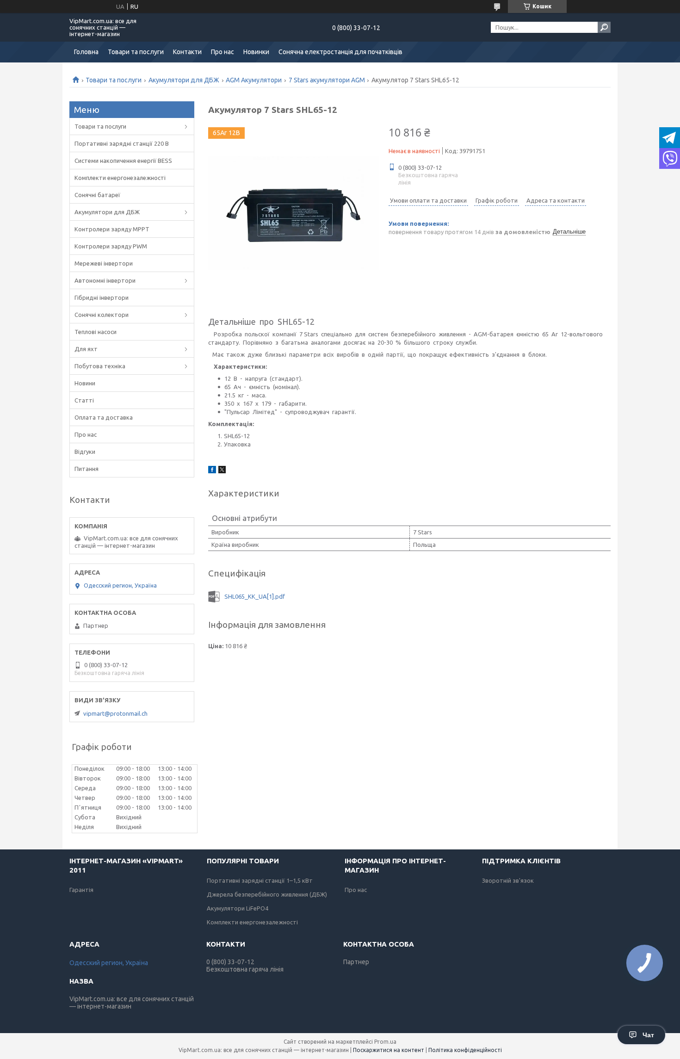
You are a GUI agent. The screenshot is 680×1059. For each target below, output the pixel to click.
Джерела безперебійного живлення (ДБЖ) (267, 894)
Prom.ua (385, 1042)
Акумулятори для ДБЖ (183, 80)
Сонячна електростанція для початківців (340, 52)
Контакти (187, 52)
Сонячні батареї (97, 195)
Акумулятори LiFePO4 (237, 908)
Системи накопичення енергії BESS (123, 160)
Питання (86, 468)
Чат (648, 1035)
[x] (222, 471)
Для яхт (86, 349)
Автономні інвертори (105, 280)
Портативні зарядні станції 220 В (121, 143)
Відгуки (84, 451)
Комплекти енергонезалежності (120, 177)
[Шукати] (604, 27)
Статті (84, 400)
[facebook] (212, 471)
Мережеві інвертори (103, 263)
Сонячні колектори (101, 314)
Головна (86, 52)
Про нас (222, 52)
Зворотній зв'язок (508, 880)
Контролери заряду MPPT (111, 229)
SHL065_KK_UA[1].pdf (254, 596)
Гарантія (81, 889)
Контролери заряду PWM (110, 246)
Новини (84, 383)
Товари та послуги (136, 52)
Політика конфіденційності (465, 1050)
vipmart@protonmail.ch (115, 713)
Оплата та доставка (103, 417)
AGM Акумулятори (254, 80)
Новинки (256, 52)
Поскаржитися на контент (388, 1050)
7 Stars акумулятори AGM (327, 80)
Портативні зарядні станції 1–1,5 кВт (260, 880)
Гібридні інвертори (101, 297)
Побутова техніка (99, 366)
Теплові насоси (95, 331)
